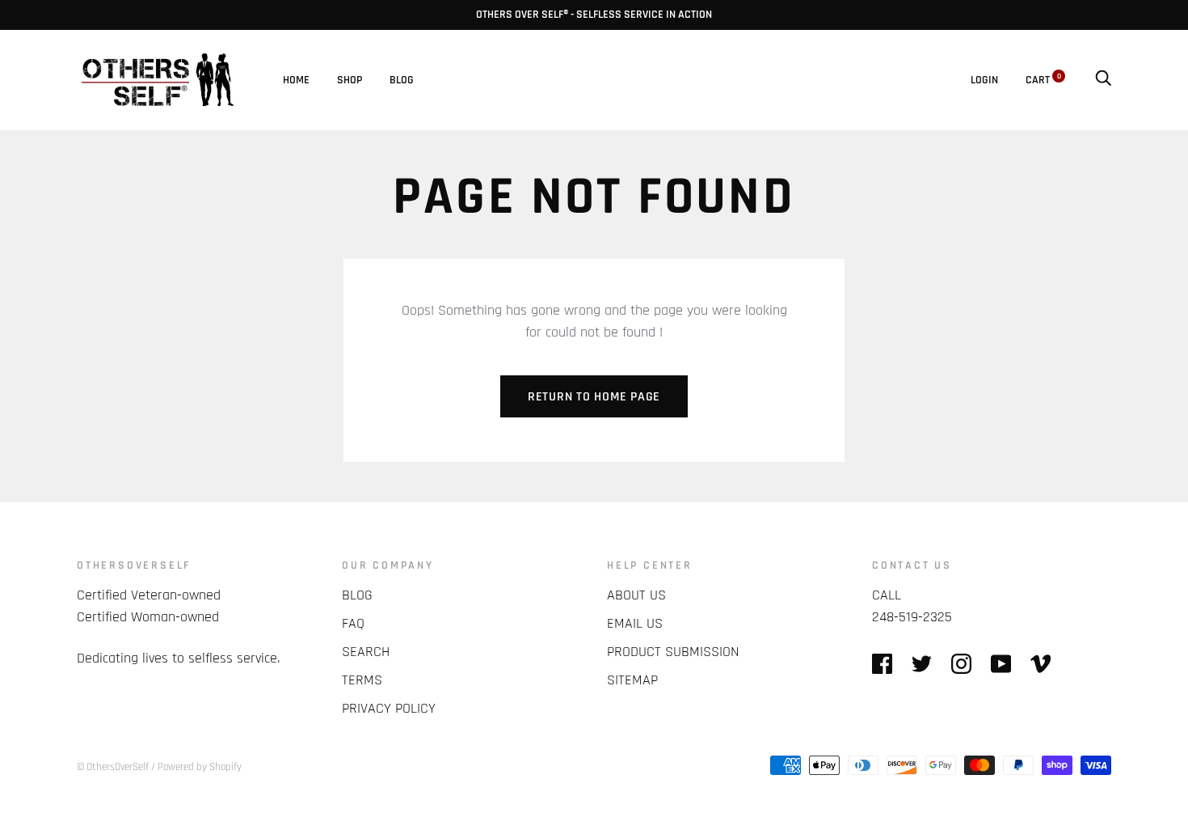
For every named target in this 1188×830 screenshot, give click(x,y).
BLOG (402, 80)
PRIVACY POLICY (389, 708)
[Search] (1103, 80)
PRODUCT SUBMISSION (673, 651)
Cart (1043, 80)
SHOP (349, 80)
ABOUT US (636, 595)
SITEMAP (632, 680)
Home (296, 80)
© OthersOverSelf (113, 766)
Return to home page (594, 396)
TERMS (362, 680)
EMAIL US (635, 623)
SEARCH (366, 651)
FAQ (353, 623)
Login (984, 80)
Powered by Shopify (200, 766)
